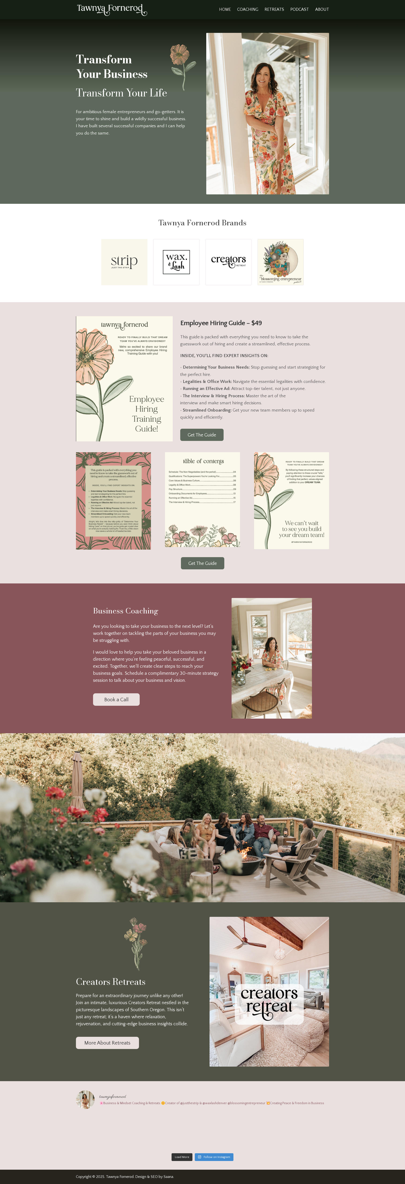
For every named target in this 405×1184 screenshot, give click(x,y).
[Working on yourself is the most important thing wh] (107, 1132)
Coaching (247, 10)
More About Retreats (107, 1043)
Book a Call (116, 700)
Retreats (274, 10)
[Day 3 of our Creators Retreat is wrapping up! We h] (234, 1132)
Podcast (299, 10)
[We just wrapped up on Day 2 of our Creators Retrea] (298, 1132)
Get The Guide (202, 435)
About (322, 10)
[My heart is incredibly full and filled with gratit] (171, 1132)
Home (225, 10)
